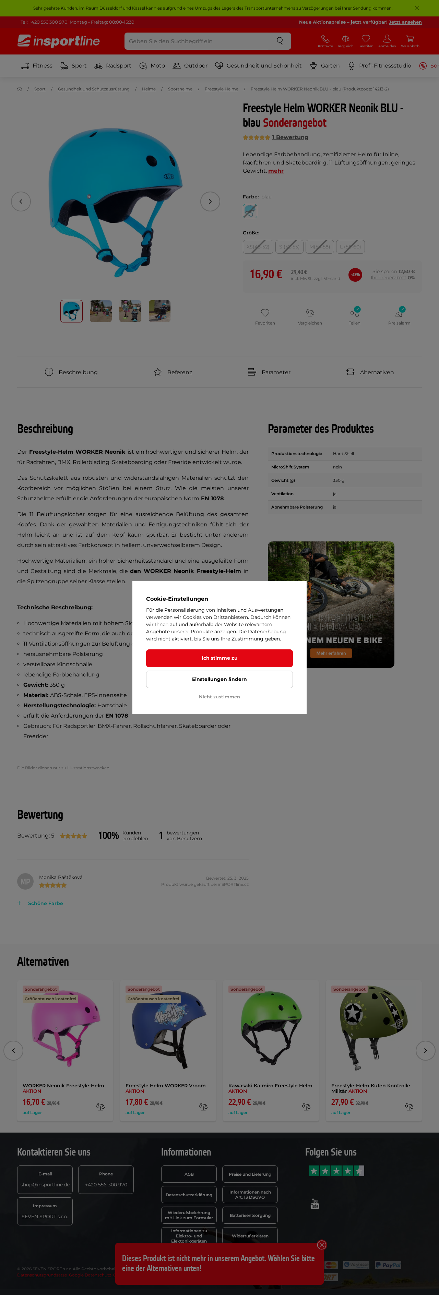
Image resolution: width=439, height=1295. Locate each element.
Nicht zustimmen (219, 696)
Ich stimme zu (220, 658)
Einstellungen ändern (219, 679)
